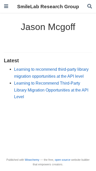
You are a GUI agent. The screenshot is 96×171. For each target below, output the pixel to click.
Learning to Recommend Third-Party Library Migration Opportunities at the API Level (51, 90)
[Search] (89, 6)
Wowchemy (32, 159)
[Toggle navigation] (6, 6)
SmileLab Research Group (48, 6)
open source (62, 159)
